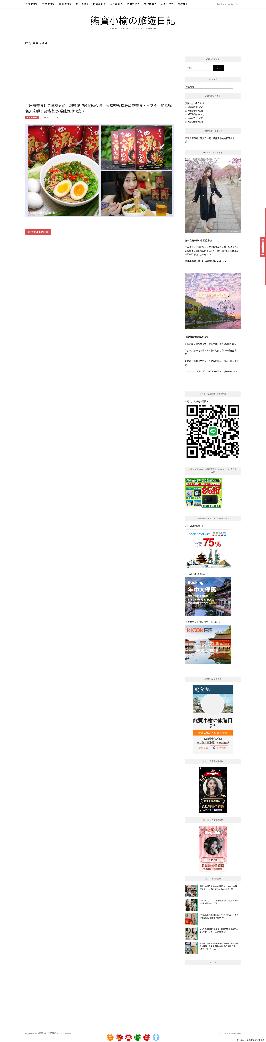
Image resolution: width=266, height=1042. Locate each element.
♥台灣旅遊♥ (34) (195, 107)
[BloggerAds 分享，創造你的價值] (213, 774)
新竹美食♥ (65, 4)
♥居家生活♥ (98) (195, 118)
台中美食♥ (82, 4)
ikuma (46, 117)
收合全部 (199, 103)
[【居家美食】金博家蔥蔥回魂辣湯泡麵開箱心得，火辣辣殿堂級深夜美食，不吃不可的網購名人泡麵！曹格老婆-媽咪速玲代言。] (99, 170)
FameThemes (236, 1033)
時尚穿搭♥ (133, 4)
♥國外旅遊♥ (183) (196, 114)
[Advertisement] (99, 79)
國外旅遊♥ (116, 4)
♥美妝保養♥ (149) (196, 122)
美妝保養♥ (150, 4)
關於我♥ (182, 4)
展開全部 (189, 103)
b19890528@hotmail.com (214, 261)
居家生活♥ (167, 4)
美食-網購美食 (32, 117)
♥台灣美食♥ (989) (196, 111)
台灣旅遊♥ (99, 4)
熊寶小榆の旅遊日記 (133, 21)
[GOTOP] (156, 1037)
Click (263, 247)
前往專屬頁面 (213, 790)
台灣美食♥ (31, 4)
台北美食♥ (48, 4)
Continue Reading (38, 232)
